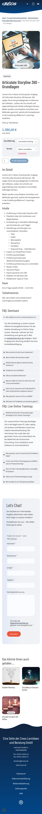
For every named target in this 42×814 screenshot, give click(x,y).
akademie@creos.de (15, 338)
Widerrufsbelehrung (21, 783)
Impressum (21, 773)
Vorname (11, 544)
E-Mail (10, 568)
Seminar (7, 76)
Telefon (10, 580)
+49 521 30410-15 (22, 754)
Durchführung (9, 141)
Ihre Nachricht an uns (15, 592)
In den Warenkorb (19, 160)
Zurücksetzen (22, 153)
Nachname (12, 556)
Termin (9, 149)
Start (4, 18)
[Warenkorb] (33, 4)
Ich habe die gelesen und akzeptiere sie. (22, 623)
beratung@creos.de (21, 761)
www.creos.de (21, 765)
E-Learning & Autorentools (17, 18)
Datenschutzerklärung (19, 623)
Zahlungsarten (21, 788)
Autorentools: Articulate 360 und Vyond (20, 19)
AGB (21, 793)
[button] (38, 4)
